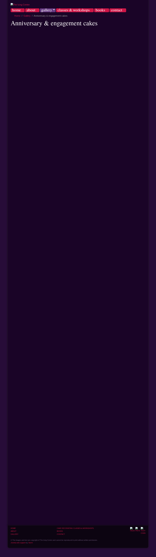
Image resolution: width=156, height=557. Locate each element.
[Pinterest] (137, 529)
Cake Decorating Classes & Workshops (75, 528)
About (31, 10)
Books (100, 10)
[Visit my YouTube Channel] (143, 530)
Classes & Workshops (74, 10)
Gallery (14, 534)
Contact (116, 10)
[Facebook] (132, 529)
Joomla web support (18, 543)
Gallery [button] (46, 10)
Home (16, 10)
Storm (30, 543)
